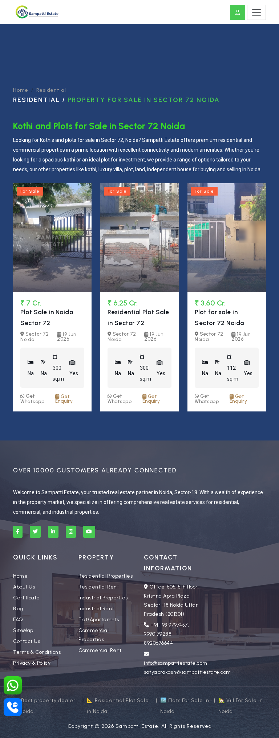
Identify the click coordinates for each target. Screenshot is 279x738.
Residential (51, 90)
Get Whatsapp (32, 398)
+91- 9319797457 (169, 625)
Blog (18, 609)
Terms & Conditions (37, 652)
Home (20, 90)
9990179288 (157, 634)
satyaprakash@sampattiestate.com (187, 672)
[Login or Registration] (237, 12)
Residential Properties (105, 576)
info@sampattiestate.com (175, 663)
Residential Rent (98, 587)
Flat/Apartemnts (98, 619)
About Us (24, 587)
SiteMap (23, 630)
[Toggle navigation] (256, 12)
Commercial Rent (100, 650)
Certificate (26, 598)
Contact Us (26, 641)
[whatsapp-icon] (13, 685)
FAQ (18, 619)
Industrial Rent (96, 609)
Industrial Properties (103, 598)
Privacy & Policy (31, 663)
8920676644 (158, 643)
